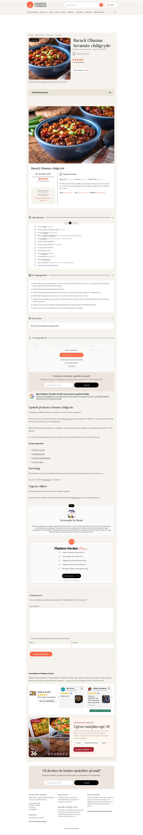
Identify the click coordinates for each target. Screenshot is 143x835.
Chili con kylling (38, 450)
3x (77, 223)
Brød (56, 12)
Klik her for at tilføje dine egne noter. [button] (45, 326)
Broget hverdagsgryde (41, 458)
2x (73, 223)
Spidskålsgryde (38, 454)
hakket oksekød (49, 235)
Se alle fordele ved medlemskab (71, 359)
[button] (73, 59)
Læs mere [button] (64, 705)
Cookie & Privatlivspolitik (105, 811)
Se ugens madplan (83, 749)
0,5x (66, 223)
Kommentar (35, 606)
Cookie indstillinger (92, 811)
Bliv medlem (101, 12)
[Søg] (115, 12)
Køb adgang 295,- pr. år (70, 355)
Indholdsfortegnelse (40, 92)
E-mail (75, 643)
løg (44, 227)
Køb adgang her (69, 576)
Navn (32, 643)
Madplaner (88, 12)
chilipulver (46, 259)
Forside (31, 35)
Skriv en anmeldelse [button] (46, 701)
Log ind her (71, 366)
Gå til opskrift (79, 70)
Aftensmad (43, 12)
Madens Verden (36, 4)
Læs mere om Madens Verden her (38, 821)
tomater (43, 239)
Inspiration (79, 12)
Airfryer (63, 12)
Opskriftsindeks (32, 12)
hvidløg (45, 233)
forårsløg (46, 480)
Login (111, 5)
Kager (51, 12)
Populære (71, 12)
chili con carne (67, 419)
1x (70, 223)
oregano (44, 253)
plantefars (76, 498)
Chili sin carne (37, 462)
